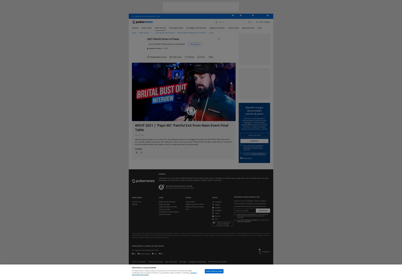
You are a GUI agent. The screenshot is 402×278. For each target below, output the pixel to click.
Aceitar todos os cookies (214, 271)
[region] (201, 271)
